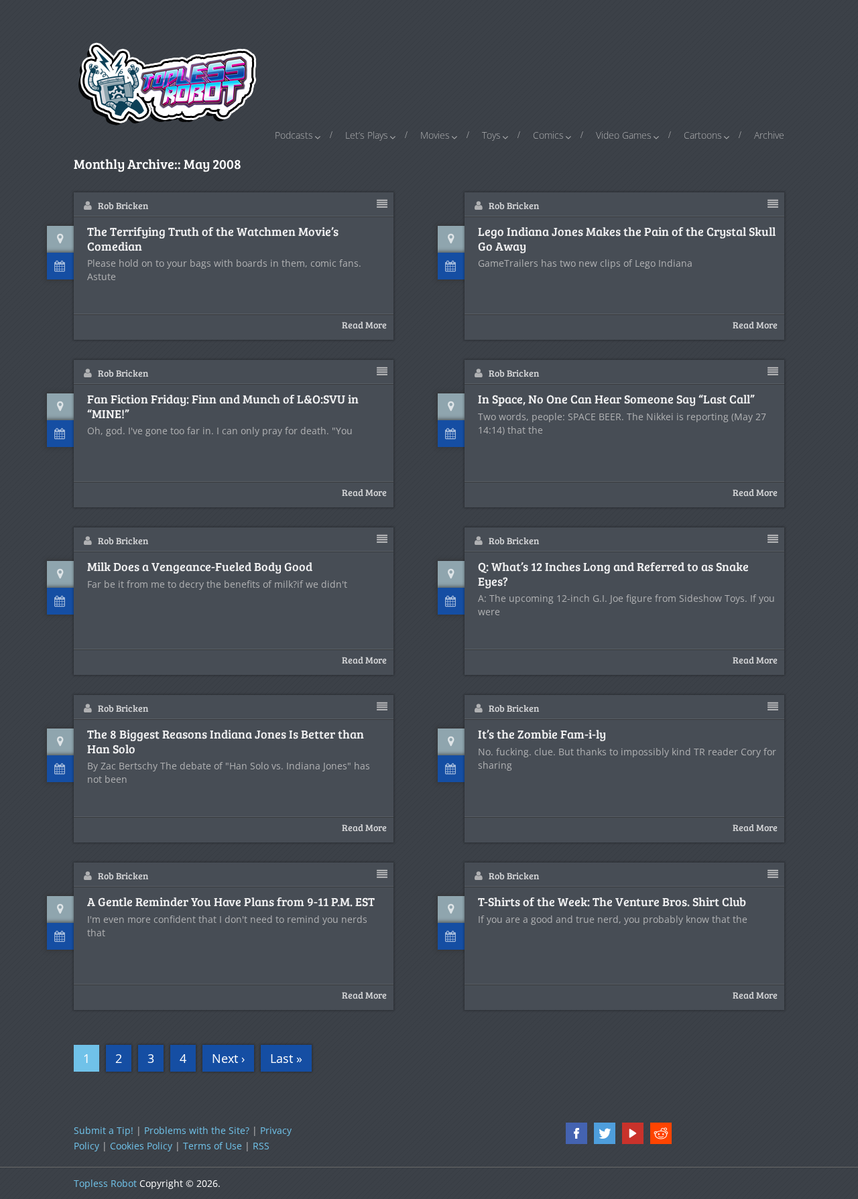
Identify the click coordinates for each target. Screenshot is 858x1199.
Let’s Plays (366, 135)
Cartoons (703, 135)
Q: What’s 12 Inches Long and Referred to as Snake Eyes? (613, 574)
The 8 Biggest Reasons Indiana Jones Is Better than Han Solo (225, 741)
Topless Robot (105, 1183)
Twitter (604, 1133)
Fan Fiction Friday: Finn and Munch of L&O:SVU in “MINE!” (223, 406)
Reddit (661, 1133)
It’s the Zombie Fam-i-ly (542, 734)
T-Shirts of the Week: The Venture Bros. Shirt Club (612, 902)
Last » (286, 1058)
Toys (491, 135)
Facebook (576, 1133)
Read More (364, 324)
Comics (548, 135)
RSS (261, 1145)
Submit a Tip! (103, 1130)
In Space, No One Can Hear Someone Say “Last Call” (616, 399)
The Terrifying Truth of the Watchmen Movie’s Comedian (213, 239)
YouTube (633, 1133)
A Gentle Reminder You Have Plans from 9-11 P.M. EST (231, 902)
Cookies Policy (141, 1145)
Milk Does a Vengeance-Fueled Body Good (199, 567)
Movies (435, 135)
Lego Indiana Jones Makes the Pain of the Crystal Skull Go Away (627, 239)
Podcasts (294, 135)
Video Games (624, 135)
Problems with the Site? (196, 1130)
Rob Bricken (123, 205)
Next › (228, 1058)
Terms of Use (212, 1145)
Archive (769, 135)
